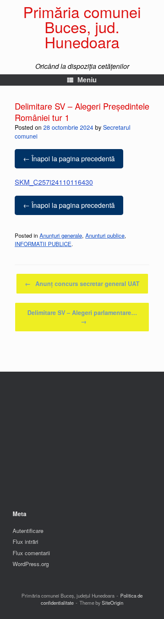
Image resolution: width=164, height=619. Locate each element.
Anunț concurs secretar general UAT (82, 283)
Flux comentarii (31, 553)
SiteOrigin (112, 602)
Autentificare (28, 531)
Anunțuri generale (61, 235)
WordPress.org (31, 564)
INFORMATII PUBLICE (43, 244)
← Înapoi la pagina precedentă (69, 158)
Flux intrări (25, 542)
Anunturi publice (104, 235)
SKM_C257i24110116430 (54, 182)
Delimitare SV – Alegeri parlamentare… (82, 316)
